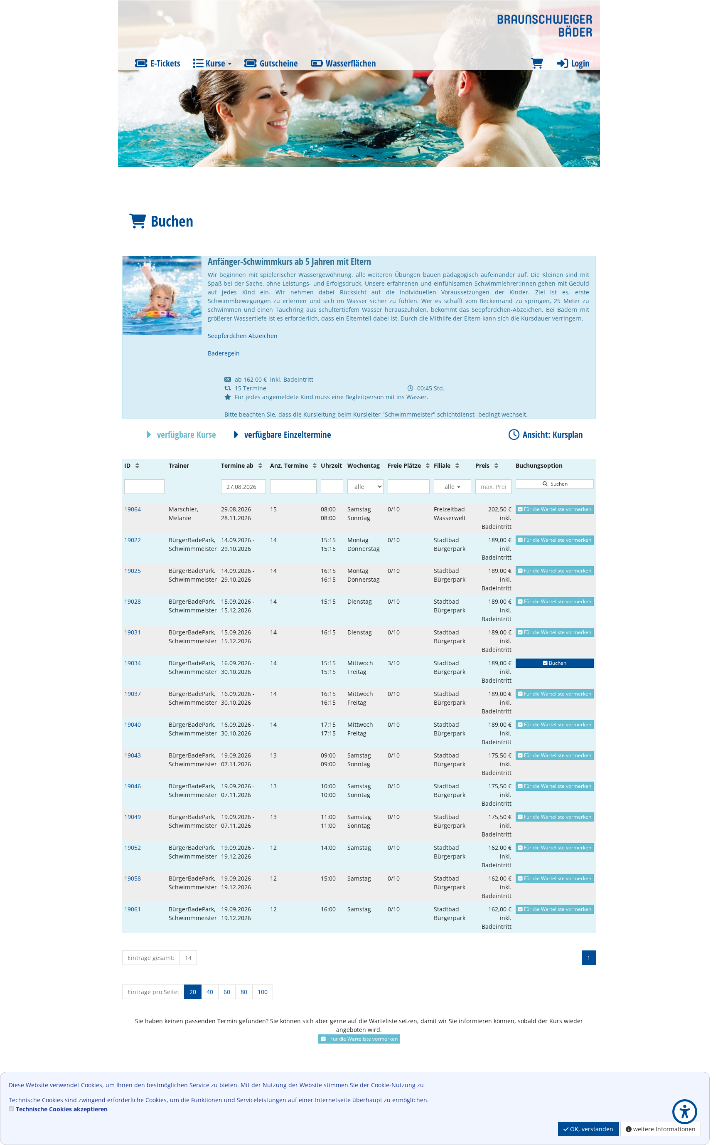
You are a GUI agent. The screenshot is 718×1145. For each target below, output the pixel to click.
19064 (132, 509)
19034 (132, 663)
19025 (132, 571)
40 (210, 992)
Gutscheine (278, 63)
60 (227, 992)
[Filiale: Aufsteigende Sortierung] (457, 465)
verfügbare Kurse (185, 434)
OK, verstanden (590, 1129)
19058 (132, 878)
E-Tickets (164, 63)
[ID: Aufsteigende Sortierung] (137, 465)
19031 (132, 632)
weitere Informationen (664, 1129)
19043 (132, 755)
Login (579, 63)
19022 (132, 540)
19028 (132, 601)
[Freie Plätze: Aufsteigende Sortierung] (428, 465)
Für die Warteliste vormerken (557, 509)
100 (263, 992)
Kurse (215, 63)
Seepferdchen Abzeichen (243, 336)
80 (244, 992)
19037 (132, 694)
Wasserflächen (350, 63)
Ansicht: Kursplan (552, 434)
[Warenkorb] (536, 63)
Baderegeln (224, 353)
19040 (132, 724)
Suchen (558, 483)
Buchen (557, 662)
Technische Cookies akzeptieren (62, 1109)
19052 (132, 847)
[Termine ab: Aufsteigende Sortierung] (260, 465)
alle (450, 487)
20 (192, 992)
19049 (132, 817)
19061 (132, 909)
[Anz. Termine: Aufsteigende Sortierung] (315, 465)
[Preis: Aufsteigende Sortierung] (496, 465)
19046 (132, 786)
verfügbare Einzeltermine (286, 434)
